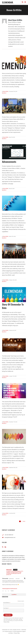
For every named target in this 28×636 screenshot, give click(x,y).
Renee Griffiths (5, 91)
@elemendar (11, 578)
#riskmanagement (6, 588)
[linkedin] (5, 547)
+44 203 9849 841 (9, 534)
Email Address (6, 602)
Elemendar (5, 578)
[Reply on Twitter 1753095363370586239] (3, 591)
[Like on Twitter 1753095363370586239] (8, 591)
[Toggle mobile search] (22, 2)
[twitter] (2, 547)
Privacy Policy (6, 621)
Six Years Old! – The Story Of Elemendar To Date (13, 304)
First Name (6, 608)
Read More (4, 138)
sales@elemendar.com (10, 537)
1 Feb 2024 (17, 578)
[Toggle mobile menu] (25, 2)
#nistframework (13, 588)
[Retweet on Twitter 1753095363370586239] (6, 591)
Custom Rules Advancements (9, 159)
